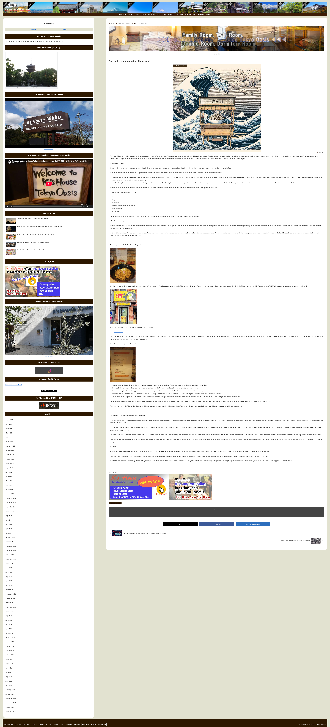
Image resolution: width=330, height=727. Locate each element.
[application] (49, 183)
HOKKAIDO (18, 724)
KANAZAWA (85, 724)
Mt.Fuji (56, 724)
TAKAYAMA (69, 724)
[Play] (7, 206)
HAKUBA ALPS (27, 724)
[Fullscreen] (90, 206)
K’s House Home (8, 724)
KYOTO (62, 724)
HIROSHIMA (77, 724)
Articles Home (102, 724)
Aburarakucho (118, 332)
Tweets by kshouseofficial (13, 385)
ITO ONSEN (49, 724)
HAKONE (41, 724)
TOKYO (35, 724)
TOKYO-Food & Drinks (116, 503)
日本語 (64, 29)
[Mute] (88, 206)
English (33, 29)
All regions (93, 724)
